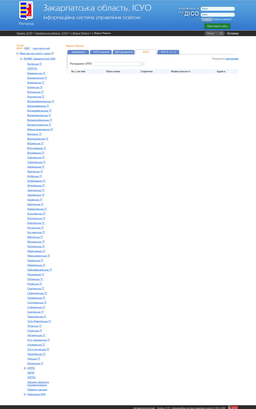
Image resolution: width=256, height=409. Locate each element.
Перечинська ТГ (36, 265)
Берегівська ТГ (35, 82)
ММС (27, 48)
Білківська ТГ (35, 87)
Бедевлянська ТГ (37, 78)
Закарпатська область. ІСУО (51, 33)
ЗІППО (31, 368)
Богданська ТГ (35, 92)
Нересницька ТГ (36, 251)
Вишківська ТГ (35, 143)
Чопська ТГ (33, 358)
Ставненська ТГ (36, 307)
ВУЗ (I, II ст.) (168, 52)
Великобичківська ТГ (39, 115)
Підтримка (233, 33)
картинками (232, 58)
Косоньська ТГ (35, 227)
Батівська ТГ (34, 64)
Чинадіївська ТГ (36, 354)
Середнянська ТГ (37, 293)
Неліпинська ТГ (36, 246)
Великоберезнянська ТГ (41, 101)
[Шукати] (221, 33)
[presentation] (142, 64)
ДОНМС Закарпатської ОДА (39, 58)
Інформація (78, 52)
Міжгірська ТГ (35, 237)
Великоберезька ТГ (38, 106)
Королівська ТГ (36, 223)
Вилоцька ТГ (34, 134)
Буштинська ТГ (36, 96)
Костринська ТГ (36, 232)
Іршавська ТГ (35, 199)
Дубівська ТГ (34, 176)
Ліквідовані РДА (36, 394)
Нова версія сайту (217, 26)
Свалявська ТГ (35, 288)
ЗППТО (31, 377)
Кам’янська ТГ (35, 204)
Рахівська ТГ (34, 283)
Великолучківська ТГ (39, 124)
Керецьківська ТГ (37, 209)
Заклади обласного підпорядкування (38, 383)
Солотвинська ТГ (37, 302)
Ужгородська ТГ (36, 335)
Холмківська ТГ (36, 344)
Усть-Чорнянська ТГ (38, 340)
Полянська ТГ (35, 279)
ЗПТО (146, 52)
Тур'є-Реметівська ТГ (39, 321)
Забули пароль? (222, 19)
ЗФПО (30, 372)
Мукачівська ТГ (36, 241)
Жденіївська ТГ (36, 185)
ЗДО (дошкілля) (124, 52)
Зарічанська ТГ (36, 190)
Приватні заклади (37, 389)
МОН (19, 48)
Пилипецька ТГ (35, 274)
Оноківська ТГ (35, 260)
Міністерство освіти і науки (35, 53)
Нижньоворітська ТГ (38, 255)
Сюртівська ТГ (35, 312)
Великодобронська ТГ (39, 120)
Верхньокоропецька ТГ (40, 129)
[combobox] (118, 64)
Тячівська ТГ (34, 326)
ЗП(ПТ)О (32, 68)
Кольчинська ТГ (36, 218)
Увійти (207, 19)
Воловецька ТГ (35, 152)
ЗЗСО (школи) (101, 52)
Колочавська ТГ (36, 213)
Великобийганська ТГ (39, 110)
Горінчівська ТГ (36, 157)
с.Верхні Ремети (80, 33)
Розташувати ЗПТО (81, 63)
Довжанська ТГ (36, 166)
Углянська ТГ (34, 330)
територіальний (41, 48)
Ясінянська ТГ (35, 363)
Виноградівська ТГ (38, 138)
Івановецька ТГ (36, 195)
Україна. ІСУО (24, 33)
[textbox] (116, 64)
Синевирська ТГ (36, 298)
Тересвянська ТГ (36, 316)
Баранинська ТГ (36, 73)
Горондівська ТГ (36, 162)
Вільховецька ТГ (36, 148)
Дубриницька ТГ (36, 181)
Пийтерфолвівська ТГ (39, 269)
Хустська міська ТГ (38, 349)
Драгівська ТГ (35, 171)
